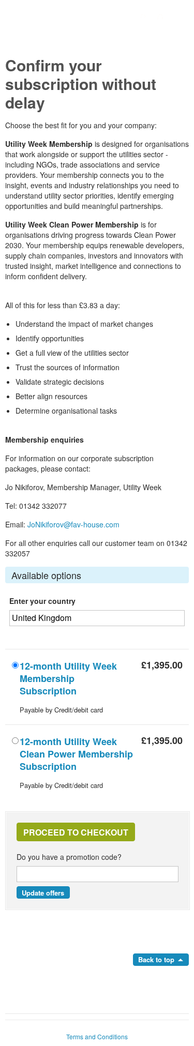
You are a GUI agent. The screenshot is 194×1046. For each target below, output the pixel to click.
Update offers (43, 893)
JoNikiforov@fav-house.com (73, 524)
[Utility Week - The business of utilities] (97, 36)
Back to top (156, 959)
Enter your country (42, 601)
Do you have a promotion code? (69, 857)
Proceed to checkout (75, 832)
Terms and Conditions (97, 1036)
